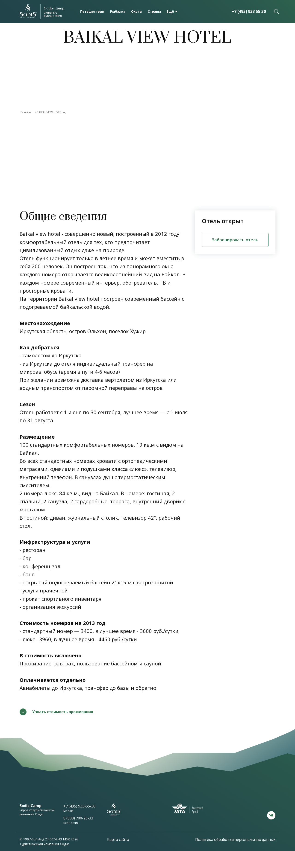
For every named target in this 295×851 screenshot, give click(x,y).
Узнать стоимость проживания (62, 711)
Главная (26, 112)
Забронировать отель (235, 239)
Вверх (274, 805)
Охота (136, 11)
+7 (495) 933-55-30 (79, 806)
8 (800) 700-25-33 (78, 818)
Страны (154, 11)
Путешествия (92, 11)
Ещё (170, 11)
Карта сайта (118, 839)
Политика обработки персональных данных (235, 839)
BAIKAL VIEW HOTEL (49, 112)
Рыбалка (117, 11)
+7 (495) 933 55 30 (249, 11)
